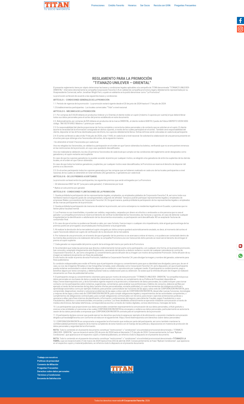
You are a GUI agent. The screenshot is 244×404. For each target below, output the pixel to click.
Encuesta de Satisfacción (49, 378)
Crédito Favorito (116, 5)
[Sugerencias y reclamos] (240, 256)
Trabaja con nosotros (47, 357)
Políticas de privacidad (48, 361)
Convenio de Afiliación (47, 364)
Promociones (97, 5)
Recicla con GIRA (162, 5)
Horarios (132, 5)
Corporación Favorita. (134, 400)
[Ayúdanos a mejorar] (240, 246)
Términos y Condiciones (48, 375)
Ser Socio (145, 5)
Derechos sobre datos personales (53, 371)
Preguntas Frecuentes (185, 5)
